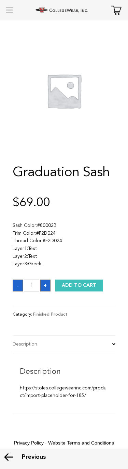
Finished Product (50, 315)
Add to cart (79, 285)
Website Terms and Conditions (81, 443)
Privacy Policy (29, 443)
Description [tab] (25, 344)
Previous (34, 457)
